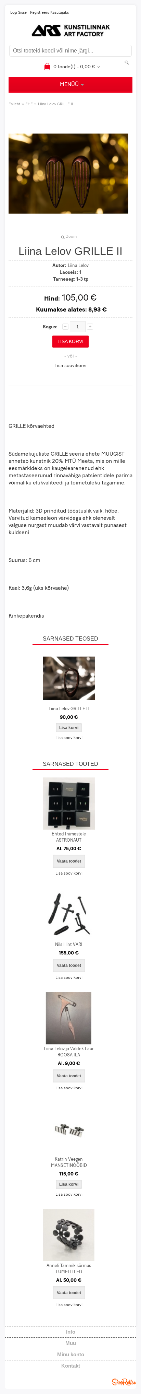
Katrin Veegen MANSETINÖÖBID (69, 1162)
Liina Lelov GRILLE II (55, 104)
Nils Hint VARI (68, 944)
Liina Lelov (78, 265)
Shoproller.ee (124, 1382)
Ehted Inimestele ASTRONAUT (69, 837)
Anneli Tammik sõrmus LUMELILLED (69, 1269)
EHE (29, 104)
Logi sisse (18, 13)
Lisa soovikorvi (70, 365)
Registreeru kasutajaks (49, 13)
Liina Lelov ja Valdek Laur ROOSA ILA (69, 1052)
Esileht (14, 104)
